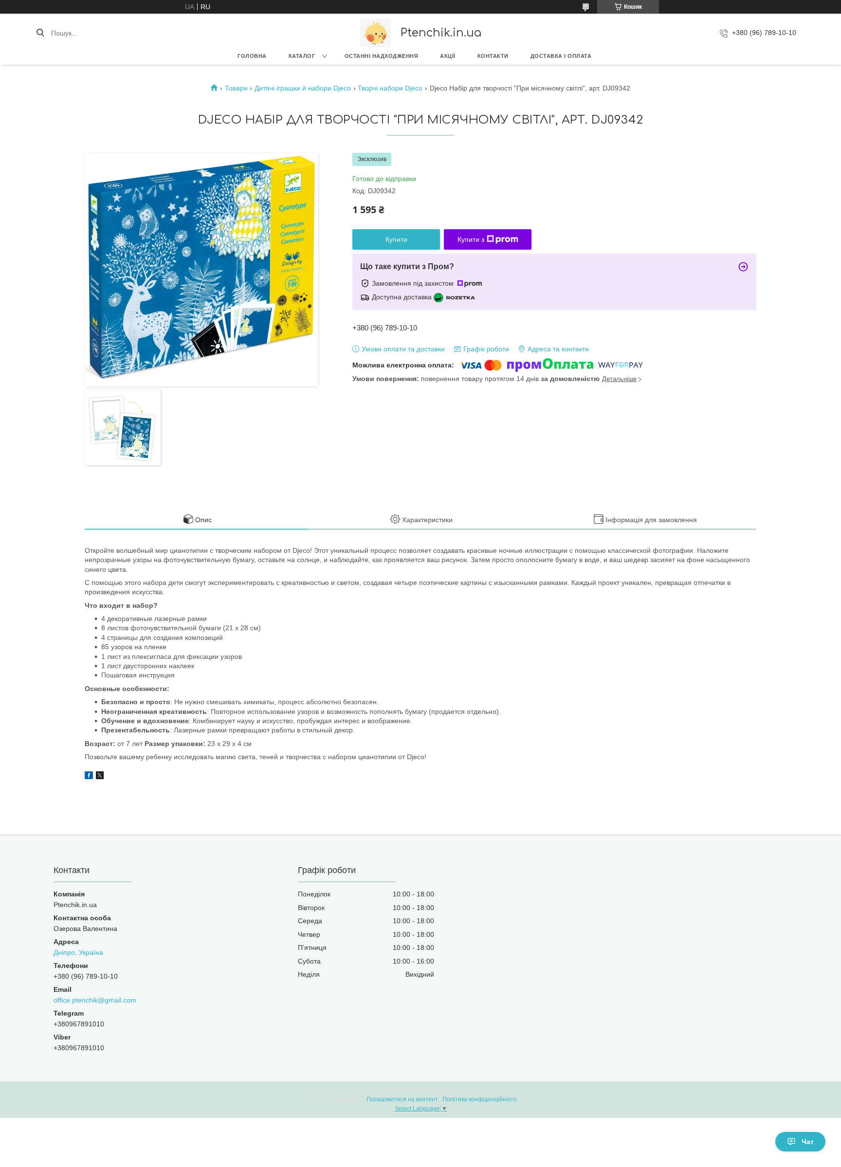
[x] (100, 777)
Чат (808, 1142)
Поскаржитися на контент (402, 1099)
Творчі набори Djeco (390, 88)
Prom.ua (467, 1090)
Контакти (493, 56)
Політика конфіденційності (479, 1099)
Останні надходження (382, 56)
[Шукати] (40, 33)
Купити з (470, 239)
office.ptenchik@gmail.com (95, 1000)
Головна (252, 56)
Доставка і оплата (561, 56)
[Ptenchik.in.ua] (375, 32)
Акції (448, 56)
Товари (236, 88)
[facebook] (89, 777)
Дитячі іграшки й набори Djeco (303, 88)
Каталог (302, 56)
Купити (396, 239)
